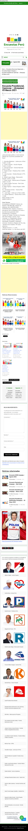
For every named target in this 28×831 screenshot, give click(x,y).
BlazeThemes (20, 828)
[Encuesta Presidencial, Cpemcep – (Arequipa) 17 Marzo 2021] (7, 362)
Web (5, 447)
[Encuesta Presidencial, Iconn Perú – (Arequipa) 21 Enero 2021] (7, 345)
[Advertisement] (14, 20)
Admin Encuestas (7, 93)
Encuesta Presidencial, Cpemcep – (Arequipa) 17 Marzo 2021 (5, 368)
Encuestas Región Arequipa (10, 82)
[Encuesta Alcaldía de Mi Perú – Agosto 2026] (22, 64)
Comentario (7, 417)
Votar (23, 819)
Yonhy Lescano (7, 382)
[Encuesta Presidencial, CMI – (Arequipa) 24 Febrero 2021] (18, 345)
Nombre (6, 435)
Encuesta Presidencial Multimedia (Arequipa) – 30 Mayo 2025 (17, 500)
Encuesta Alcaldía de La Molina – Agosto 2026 (12, 3)
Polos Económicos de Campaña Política (12, 541)
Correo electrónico (9, 441)
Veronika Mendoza (14, 380)
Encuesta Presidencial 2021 (10, 80)
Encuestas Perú (14, 44)
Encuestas (12, 479)
